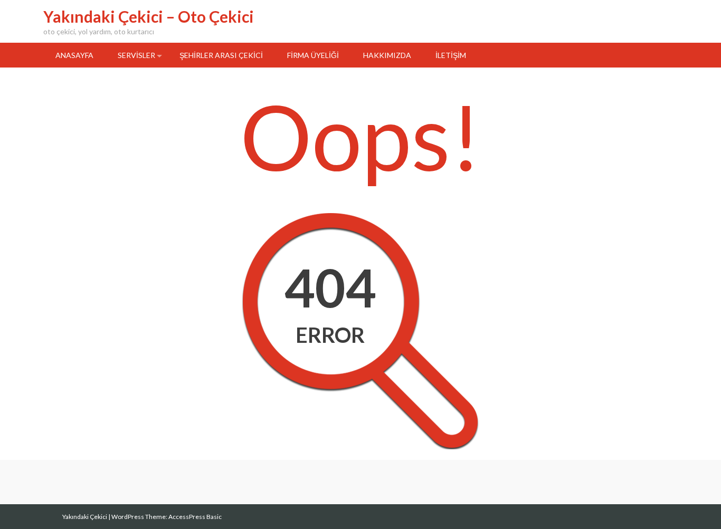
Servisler (136, 55)
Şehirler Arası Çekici (221, 55)
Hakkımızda (387, 55)
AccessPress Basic (195, 517)
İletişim (450, 55)
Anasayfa (74, 55)
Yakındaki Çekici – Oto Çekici (148, 16)
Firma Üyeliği (313, 55)
